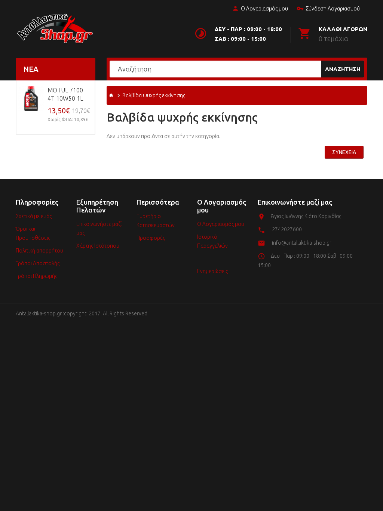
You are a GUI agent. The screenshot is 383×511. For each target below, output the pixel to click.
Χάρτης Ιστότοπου (97, 246)
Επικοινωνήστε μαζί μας (99, 228)
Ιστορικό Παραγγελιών (212, 241)
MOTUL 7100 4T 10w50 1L (65, 94)
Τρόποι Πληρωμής (36, 276)
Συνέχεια (344, 152)
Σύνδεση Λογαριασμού (333, 9)
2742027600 (287, 229)
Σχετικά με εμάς (34, 216)
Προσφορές (151, 238)
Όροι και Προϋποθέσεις (33, 233)
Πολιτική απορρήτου (39, 251)
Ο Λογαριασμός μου (264, 9)
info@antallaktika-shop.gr (301, 243)
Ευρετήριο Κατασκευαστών (156, 220)
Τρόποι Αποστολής (37, 263)
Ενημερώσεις (212, 271)
